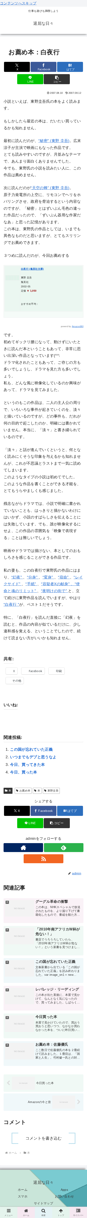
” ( (50, 141)
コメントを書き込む (43, 1138)
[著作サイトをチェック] (23, 847)
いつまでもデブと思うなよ (33, 757)
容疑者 (48, 584)
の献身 (62, 584)
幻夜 (17, 577)
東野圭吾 (53, 790)
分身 (32, 577)
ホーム (22, 1189)
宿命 (63, 577)
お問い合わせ (64, 1196)
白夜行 (11, 604)
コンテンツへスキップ (18, 3)
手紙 (31, 584)
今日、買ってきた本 (27, 765)
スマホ (22, 1196)
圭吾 (64, 141)
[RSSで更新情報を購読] (43, 858)
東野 (55, 141)
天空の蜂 (40, 188)
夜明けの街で (54, 591)
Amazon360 (77, 326)
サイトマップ (43, 1203)
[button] (57, 79)
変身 (48, 577)
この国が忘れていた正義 (31, 749)
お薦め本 (24, 790)
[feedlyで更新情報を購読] (63, 847)
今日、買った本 (23, 772)
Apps (64, 1189)
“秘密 (43, 141)
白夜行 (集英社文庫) (32, 268)
